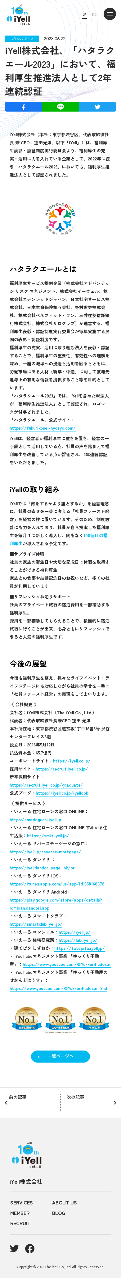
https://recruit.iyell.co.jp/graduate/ (46, 785)
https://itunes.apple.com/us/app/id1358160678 (57, 884)
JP (85, 14)
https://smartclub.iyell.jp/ (36, 924)
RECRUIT (20, 1223)
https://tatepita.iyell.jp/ (79, 948)
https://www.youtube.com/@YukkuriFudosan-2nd (58, 988)
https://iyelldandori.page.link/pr (42, 867)
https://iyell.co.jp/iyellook (62, 793)
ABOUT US (64, 1202)
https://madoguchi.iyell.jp (35, 819)
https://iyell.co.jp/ (72, 761)
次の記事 (75, 1097)
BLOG (58, 1212)
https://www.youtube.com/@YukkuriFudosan (67, 964)
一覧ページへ (60, 1056)
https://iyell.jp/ (75, 932)
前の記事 (17, 1097)
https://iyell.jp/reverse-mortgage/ (45, 851)
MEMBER (19, 1212)
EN (94, 14)
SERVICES (21, 1202)
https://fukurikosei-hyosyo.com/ (43, 428)
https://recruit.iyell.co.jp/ (62, 769)
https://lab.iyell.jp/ (78, 940)
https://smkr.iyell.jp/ (48, 835)
